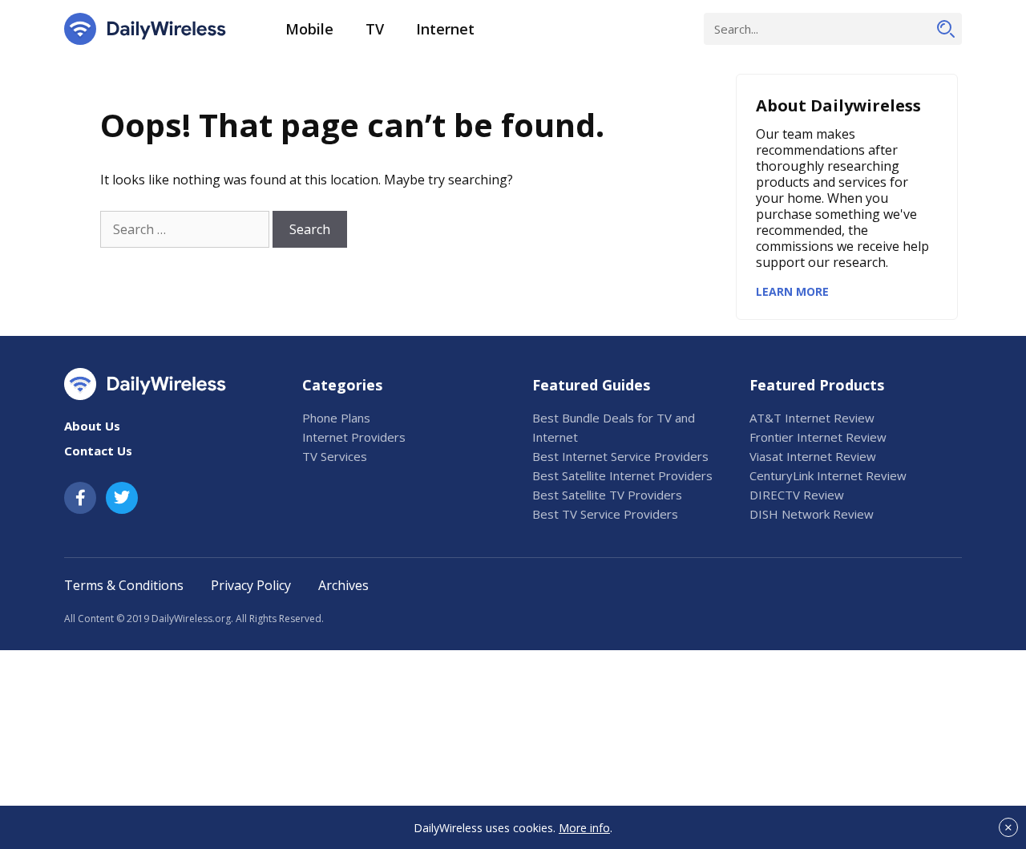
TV (375, 28)
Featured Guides (591, 384)
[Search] (946, 29)
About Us (92, 426)
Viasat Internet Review (812, 456)
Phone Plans (336, 418)
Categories (342, 384)
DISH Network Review (811, 514)
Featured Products (816, 384)
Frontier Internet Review (818, 437)
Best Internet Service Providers (620, 456)
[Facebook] (80, 498)
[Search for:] (184, 229)
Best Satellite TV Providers (607, 495)
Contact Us (98, 451)
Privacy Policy (251, 585)
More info (584, 827)
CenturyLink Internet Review (828, 475)
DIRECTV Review (796, 495)
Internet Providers (354, 437)
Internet (445, 28)
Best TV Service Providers (605, 514)
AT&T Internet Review (812, 418)
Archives (343, 585)
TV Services (334, 456)
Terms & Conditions (124, 585)
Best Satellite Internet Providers (622, 475)
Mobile (309, 28)
